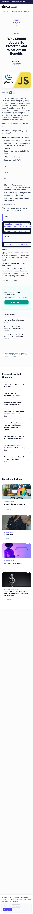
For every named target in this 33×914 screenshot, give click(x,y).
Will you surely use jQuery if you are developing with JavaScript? (14, 459)
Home (3, 11)
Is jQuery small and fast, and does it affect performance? (14, 438)
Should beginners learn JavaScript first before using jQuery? (14, 448)
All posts (26, 479)
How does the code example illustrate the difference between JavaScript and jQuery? (14, 426)
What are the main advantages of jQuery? (12, 394)
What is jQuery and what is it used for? (14, 385)
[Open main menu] (30, 7)
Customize (7, 906)
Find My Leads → (16, 302)
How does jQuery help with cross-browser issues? (13, 404)
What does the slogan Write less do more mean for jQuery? (14, 414)
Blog (8, 11)
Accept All (7, 910)
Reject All (16, 906)
